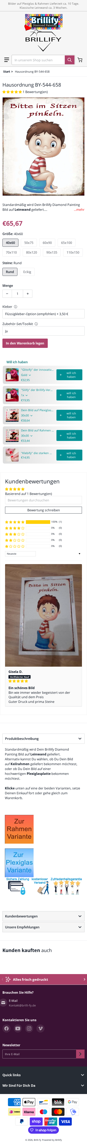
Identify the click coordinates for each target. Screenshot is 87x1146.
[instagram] (29, 1028)
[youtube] (18, 1028)
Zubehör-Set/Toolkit (17, 324)
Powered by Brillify (52, 1139)
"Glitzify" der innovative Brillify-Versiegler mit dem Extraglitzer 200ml (37, 370)
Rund (10, 272)
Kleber (7, 306)
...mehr (79, 209)
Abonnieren (80, 1054)
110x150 (73, 252)
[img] (43, 681)
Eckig (27, 272)
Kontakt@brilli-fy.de (22, 1005)
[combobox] (41, 59)
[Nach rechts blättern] (84, 979)
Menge (7, 285)
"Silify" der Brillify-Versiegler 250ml (37, 390)
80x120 (31, 252)
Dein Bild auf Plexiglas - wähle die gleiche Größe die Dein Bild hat (37, 410)
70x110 (11, 252)
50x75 (28, 242)
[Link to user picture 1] (43, 615)
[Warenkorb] (80, 60)
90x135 (51, 252)
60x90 (47, 242)
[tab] (43, 739)
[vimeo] (40, 1028)
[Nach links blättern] (2, 979)
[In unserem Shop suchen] (69, 59)
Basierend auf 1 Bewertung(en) (28, 493)
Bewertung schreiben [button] (43, 510)
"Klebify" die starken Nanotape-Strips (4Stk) (37, 453)
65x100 (66, 242)
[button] (6, 60)
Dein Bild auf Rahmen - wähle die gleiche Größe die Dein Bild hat (37, 430)
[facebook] (6, 1028)
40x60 (10, 242)
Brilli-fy (37, 1139)
